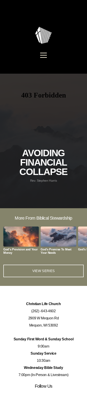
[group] (21, 242)
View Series (43, 271)
